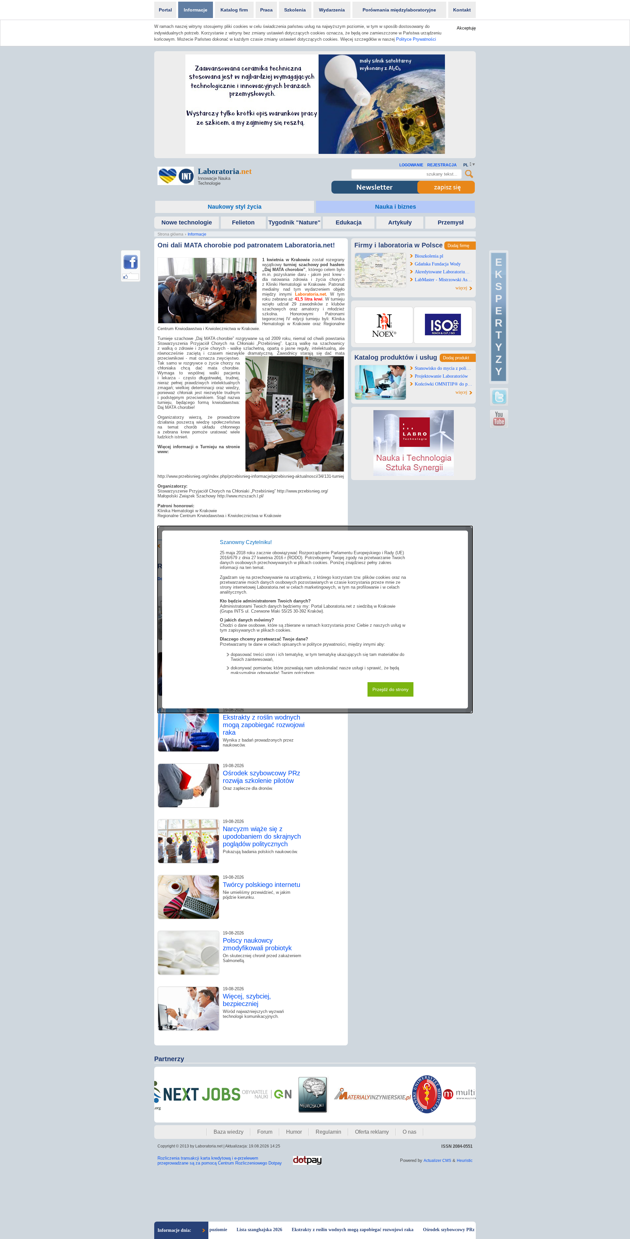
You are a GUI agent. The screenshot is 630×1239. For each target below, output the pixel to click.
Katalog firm (234, 9)
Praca (266, 9)
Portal (165, 9)
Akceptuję (466, 28)
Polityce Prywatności (416, 39)
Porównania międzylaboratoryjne (399, 9)
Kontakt (462, 9)
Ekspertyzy (498, 316)
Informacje (195, 9)
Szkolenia (295, 9)
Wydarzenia (332, 9)
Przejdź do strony (390, 689)
